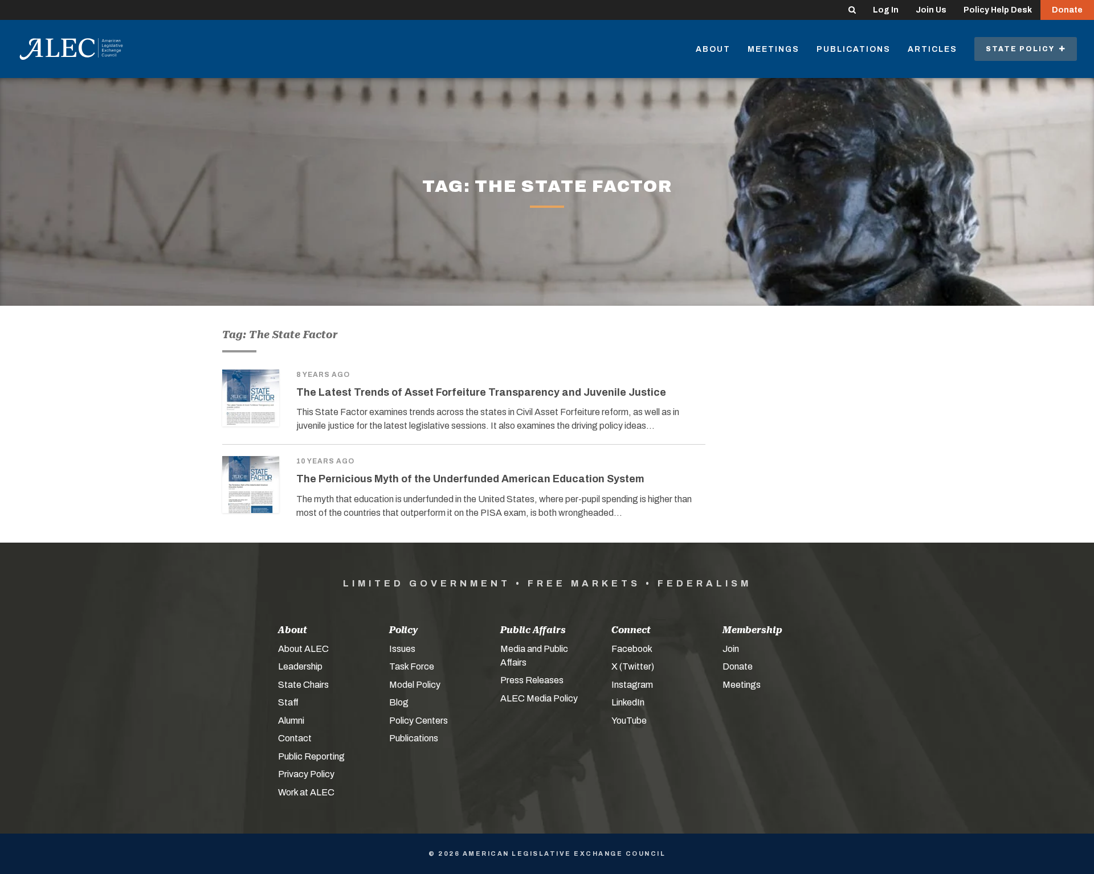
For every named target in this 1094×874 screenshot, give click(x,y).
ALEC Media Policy (539, 698)
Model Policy (414, 685)
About (713, 49)
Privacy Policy (306, 774)
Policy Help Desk (998, 10)
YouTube (629, 720)
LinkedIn (627, 702)
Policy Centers (418, 720)
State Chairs (303, 685)
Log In (886, 10)
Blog (399, 702)
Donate (1067, 10)
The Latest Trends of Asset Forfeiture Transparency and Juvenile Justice (481, 392)
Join (730, 649)
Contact (295, 738)
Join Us (931, 10)
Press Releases (532, 680)
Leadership (300, 666)
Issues (402, 649)
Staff (288, 702)
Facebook (631, 649)
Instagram (632, 685)
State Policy (1022, 49)
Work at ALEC (306, 792)
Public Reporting (311, 756)
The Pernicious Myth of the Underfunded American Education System (470, 479)
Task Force (411, 666)
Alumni (291, 720)
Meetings (773, 49)
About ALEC (303, 649)
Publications (854, 49)
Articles (932, 49)
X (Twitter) (632, 666)
